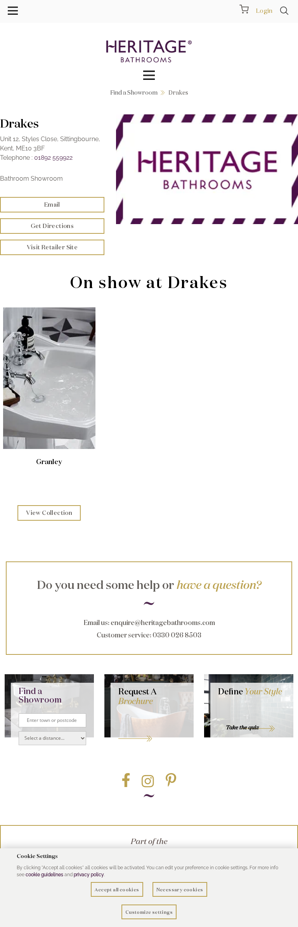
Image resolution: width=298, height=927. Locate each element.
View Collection (49, 512)
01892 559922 (53, 157)
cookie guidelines (44, 874)
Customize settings (149, 912)
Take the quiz (242, 727)
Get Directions (52, 226)
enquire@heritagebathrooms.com (163, 622)
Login (264, 10)
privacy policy (89, 874)
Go (152, 729)
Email (52, 204)
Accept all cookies (117, 889)
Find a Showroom (134, 92)
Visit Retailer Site (52, 247)
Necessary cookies (179, 889)
